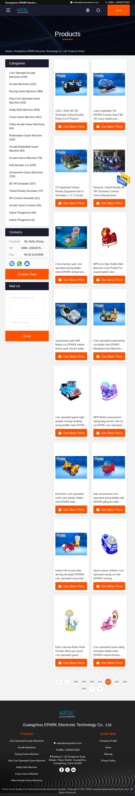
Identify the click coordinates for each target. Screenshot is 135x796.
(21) (24, 198)
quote (118, 10)
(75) (26, 190)
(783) (26, 174)
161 (100, 681)
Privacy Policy (108, 760)
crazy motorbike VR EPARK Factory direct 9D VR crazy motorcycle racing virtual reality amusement (108, 118)
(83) (23, 148)
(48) (22, 212)
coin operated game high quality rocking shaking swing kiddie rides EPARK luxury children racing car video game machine (70, 425)
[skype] (12, 263)
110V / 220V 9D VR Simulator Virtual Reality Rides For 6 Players (69, 114)
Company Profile (108, 740)
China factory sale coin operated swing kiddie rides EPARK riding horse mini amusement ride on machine (70, 272)
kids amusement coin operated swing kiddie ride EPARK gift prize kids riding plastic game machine (108, 501)
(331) (22, 84)
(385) (26, 91)
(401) (25, 117)
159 (83, 681)
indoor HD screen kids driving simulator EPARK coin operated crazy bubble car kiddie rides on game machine (71, 578)
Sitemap (108, 754)
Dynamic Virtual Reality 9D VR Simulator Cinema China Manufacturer (109, 191)
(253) (22, 165)
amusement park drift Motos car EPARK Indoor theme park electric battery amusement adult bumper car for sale (70, 348)
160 (92, 681)
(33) (25, 205)
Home (8, 51)
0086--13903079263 (119, 2)
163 (116, 681)
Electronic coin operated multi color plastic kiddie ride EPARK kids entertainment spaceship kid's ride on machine (69, 501)
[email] (27, 263)
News (108, 747)
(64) (27, 126)
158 (75, 681)
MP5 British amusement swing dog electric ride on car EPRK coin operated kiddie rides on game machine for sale (108, 425)
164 (124, 681)
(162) (24, 100)
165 (83, 688)
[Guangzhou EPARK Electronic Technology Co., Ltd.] (23, 10)
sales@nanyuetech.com (85, 2)
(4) (22, 219)
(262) (25, 137)
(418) (22, 75)
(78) (25, 158)
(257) (22, 183)
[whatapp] (19, 263)
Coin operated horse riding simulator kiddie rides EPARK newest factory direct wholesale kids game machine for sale (109, 655)
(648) (24, 109)
